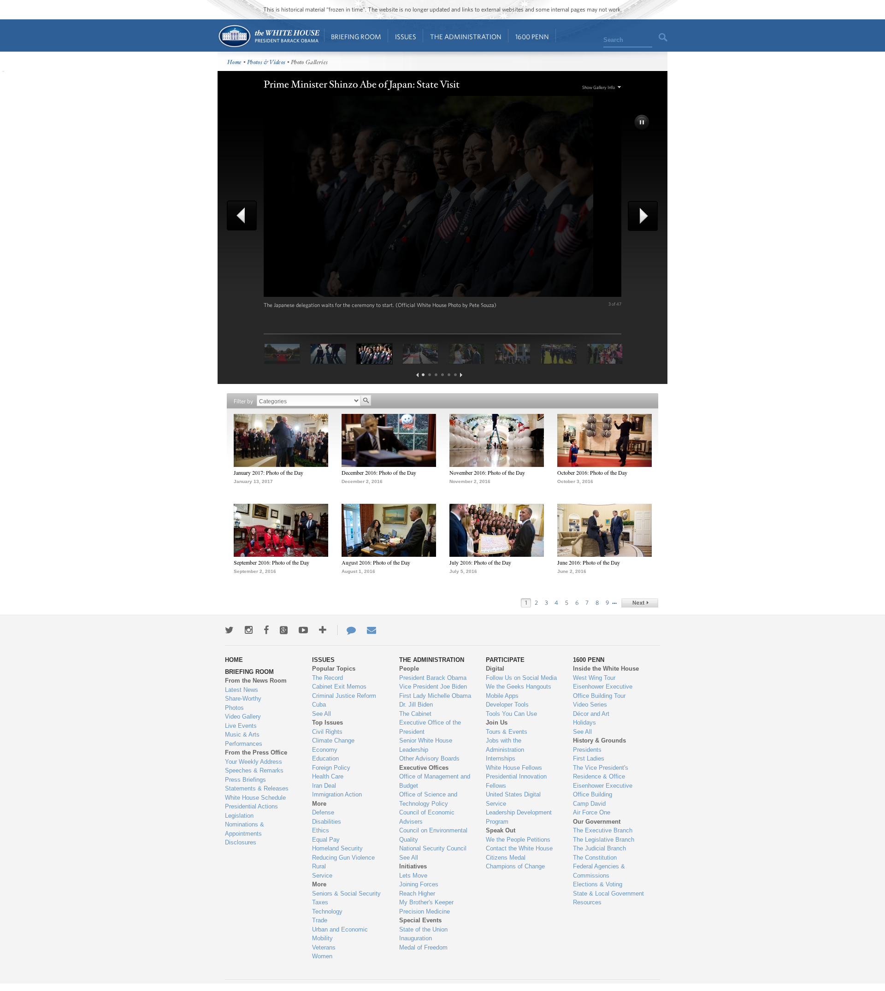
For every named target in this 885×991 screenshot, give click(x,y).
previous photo (245, 215)
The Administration (466, 37)
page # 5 (449, 375)
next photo (639, 216)
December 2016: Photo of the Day (379, 472)
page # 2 (429, 375)
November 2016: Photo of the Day (487, 472)
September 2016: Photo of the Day (271, 562)
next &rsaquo (639, 603)
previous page (417, 375)
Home (268, 36)
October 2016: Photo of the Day (592, 472)
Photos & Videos (266, 62)
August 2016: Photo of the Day (376, 562)
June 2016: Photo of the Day (588, 562)
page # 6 (455, 375)
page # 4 (442, 375)
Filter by (243, 401)
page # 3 (436, 375)
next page (461, 375)
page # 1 (423, 375)
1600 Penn (532, 37)
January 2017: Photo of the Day (268, 472)
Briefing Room (356, 37)
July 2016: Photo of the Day (480, 562)
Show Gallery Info (598, 87)
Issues (405, 37)
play (642, 123)
